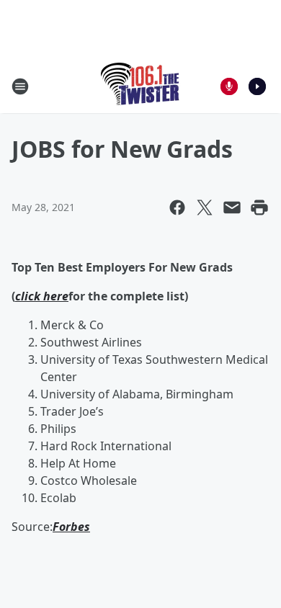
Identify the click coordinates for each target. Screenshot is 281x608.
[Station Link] (141, 86)
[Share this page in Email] (232, 207)
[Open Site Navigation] (20, 86)
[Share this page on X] (205, 207)
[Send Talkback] (229, 86)
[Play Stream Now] (257, 86)
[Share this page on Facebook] (177, 207)
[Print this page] (259, 207)
